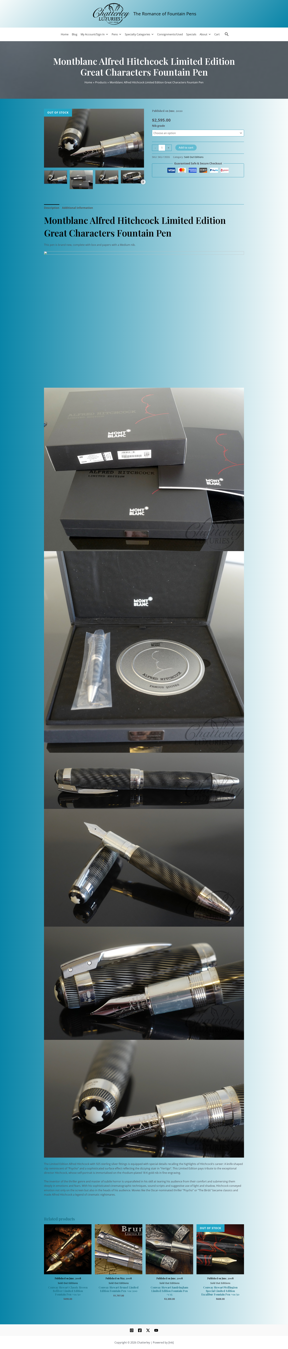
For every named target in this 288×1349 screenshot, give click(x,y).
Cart (217, 34)
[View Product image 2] (81, 179)
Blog (74, 34)
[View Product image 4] (132, 176)
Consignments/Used (170, 34)
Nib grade (158, 126)
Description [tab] (51, 208)
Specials (191, 34)
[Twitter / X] (148, 1330)
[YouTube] (156, 1330)
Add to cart (186, 147)
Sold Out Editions (194, 157)
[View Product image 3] (106, 177)
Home (64, 34)
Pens (115, 34)
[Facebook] (140, 1330)
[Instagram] (132, 1330)
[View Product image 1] (55, 177)
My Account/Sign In (93, 34)
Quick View (67, 1270)
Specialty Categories (137, 34)
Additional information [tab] (77, 208)
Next (143, 181)
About (203, 34)
